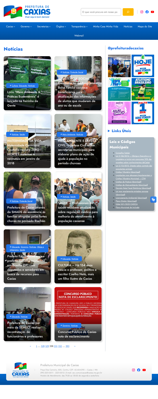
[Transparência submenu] (87, 26)
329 (47, 346)
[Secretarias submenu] (50, 26)
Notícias (31, 85)
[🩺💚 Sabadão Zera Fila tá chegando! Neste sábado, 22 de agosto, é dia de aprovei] (119, 89)
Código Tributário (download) (128, 172)
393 (67, 346)
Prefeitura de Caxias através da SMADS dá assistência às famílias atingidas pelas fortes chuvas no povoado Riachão (27, 214)
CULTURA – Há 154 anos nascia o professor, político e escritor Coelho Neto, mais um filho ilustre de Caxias (77, 272)
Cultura (15, 85)
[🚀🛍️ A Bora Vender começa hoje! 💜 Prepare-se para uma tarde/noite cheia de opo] (143, 66)
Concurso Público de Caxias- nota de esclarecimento (77, 334)
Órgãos (60, 26)
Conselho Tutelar (123, 152)
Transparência (78, 26)
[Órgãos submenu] (65, 26)
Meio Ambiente (68, 134)
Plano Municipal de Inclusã (127, 207)
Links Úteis (121, 131)
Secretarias (42, 26)
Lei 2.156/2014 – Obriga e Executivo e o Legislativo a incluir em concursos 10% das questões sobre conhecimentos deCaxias (134, 159)
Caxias (9, 26)
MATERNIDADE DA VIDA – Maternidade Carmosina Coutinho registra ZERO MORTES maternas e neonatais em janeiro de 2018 (26, 152)
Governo (25, 26)
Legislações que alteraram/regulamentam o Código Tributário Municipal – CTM (134, 177)
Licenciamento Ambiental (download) (131, 197)
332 (60, 346)
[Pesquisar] (128, 12)
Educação (23, 85)
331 (56, 346)
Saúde (22, 134)
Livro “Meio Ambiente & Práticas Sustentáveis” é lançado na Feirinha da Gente (23, 99)
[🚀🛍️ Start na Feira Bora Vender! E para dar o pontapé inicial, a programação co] (119, 66)
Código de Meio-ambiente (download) (132, 185)
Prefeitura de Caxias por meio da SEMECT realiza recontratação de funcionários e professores (25, 330)
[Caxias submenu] (14, 26)
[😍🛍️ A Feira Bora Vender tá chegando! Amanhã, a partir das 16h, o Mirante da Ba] (143, 113)
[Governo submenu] (31, 26)
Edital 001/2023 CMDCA (127, 204)
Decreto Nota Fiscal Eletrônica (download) (133, 188)
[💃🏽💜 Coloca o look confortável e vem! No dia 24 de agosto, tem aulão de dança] (119, 113)
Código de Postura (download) (128, 181)
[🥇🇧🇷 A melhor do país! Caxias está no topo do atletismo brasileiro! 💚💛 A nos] (143, 89)
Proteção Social (76, 72)
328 (43, 346)
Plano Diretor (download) (126, 201)
